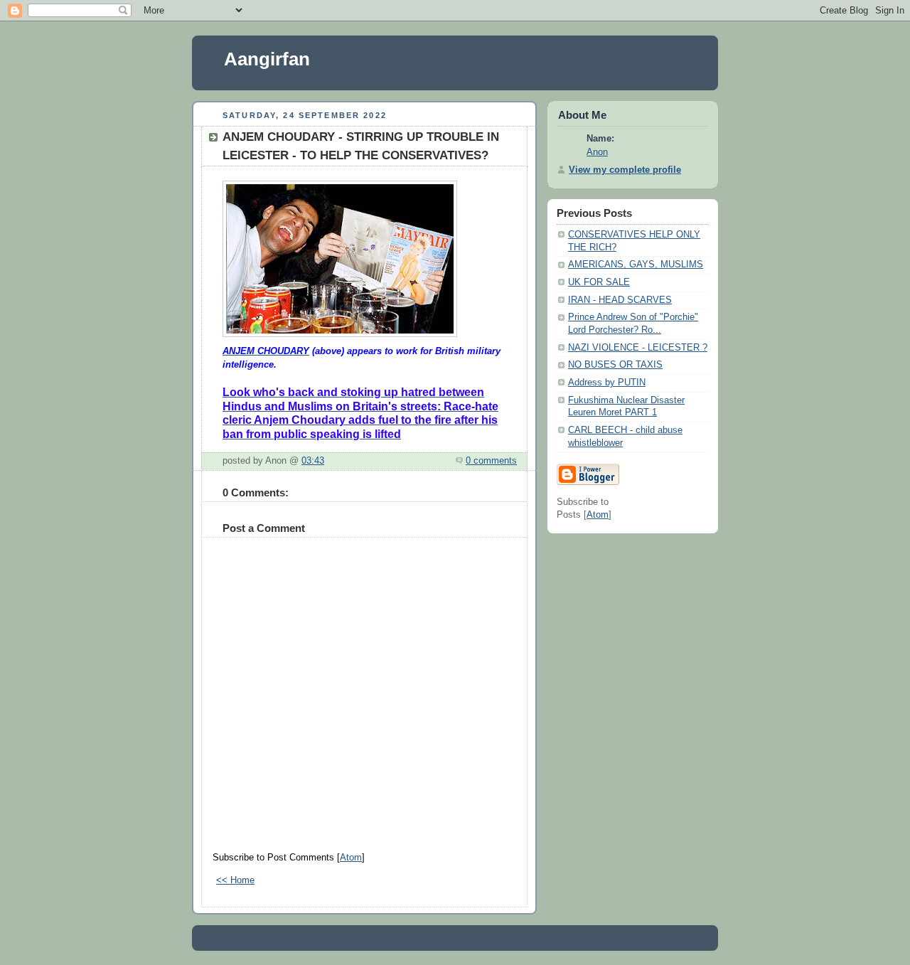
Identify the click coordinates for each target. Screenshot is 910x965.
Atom (351, 858)
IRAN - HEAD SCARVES (620, 300)
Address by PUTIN (607, 383)
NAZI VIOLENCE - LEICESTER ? (637, 348)
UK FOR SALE (599, 282)
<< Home (235, 880)
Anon (597, 152)
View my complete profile (625, 170)
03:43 (312, 461)
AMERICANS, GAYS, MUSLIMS (635, 265)
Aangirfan (267, 59)
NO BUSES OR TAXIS (615, 365)
